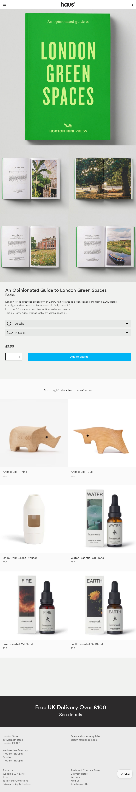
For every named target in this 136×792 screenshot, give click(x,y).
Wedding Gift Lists (14, 773)
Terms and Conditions (15, 780)
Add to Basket (79, 356)
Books (10, 295)
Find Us (75, 780)
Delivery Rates (79, 773)
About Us (8, 770)
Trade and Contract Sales (85, 770)
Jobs (5, 777)
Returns (75, 777)
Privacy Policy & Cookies (17, 784)
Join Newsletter (80, 784)
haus (61, 8)
